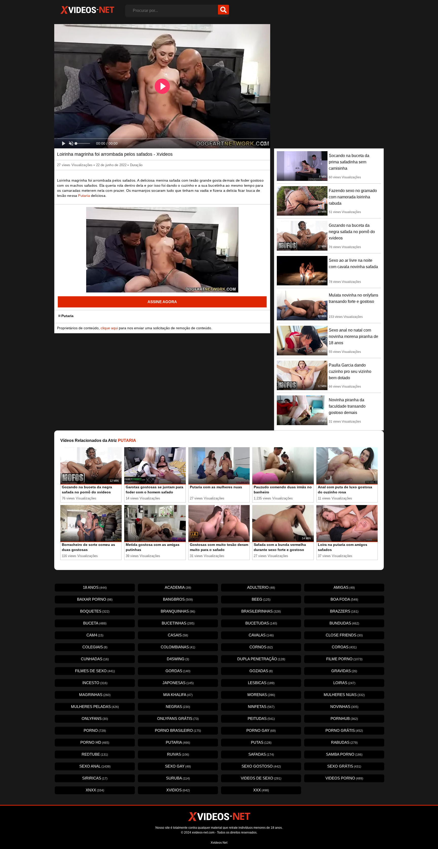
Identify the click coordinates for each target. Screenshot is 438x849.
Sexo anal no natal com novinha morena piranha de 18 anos (353, 336)
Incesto (94, 683)
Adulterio (261, 587)
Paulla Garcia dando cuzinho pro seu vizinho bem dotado (350, 371)
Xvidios (178, 790)
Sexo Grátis (344, 766)
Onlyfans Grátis (178, 718)
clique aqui (109, 328)
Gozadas (261, 671)
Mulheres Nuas (344, 694)
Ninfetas (261, 706)
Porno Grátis (344, 730)
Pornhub (344, 718)
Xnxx (95, 790)
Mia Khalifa (178, 694)
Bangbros (178, 599)
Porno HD (94, 742)
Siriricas (94, 778)
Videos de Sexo (261, 778)
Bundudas (344, 623)
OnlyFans (95, 718)
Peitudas (261, 718)
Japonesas (178, 683)
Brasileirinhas (261, 611)
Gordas (178, 671)
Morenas (261, 694)
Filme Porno (344, 659)
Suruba (178, 778)
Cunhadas (95, 659)
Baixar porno (95, 599)
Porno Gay (261, 730)
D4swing (178, 659)
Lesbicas (261, 683)
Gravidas (344, 671)
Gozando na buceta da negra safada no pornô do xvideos (352, 231)
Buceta (94, 623)
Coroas (344, 647)
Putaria (84, 196)
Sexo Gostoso (261, 766)
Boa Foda (344, 599)
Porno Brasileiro (178, 730)
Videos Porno (344, 778)
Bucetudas (261, 623)
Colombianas (178, 647)
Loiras (344, 683)
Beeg (261, 599)
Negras (178, 706)
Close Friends (344, 635)
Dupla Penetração (261, 659)
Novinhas (344, 706)
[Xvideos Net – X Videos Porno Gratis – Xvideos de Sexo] (87, 10)
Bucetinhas (178, 623)
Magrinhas (95, 694)
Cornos (261, 647)
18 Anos (95, 587)
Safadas (261, 754)
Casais (178, 635)
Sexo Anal (95, 766)
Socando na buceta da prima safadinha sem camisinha (349, 161)
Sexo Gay (178, 766)
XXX (261, 790)
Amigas (344, 587)
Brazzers (344, 611)
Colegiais (94, 647)
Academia (178, 587)
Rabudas (344, 742)
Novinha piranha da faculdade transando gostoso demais (347, 406)
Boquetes (95, 611)
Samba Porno (344, 754)
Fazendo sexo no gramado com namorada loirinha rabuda (353, 196)
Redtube (95, 754)
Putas (261, 742)
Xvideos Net (219, 842)
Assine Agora (162, 302)
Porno (95, 730)
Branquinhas (178, 611)
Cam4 (94, 635)
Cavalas (261, 635)
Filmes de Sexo (95, 671)
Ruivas (178, 754)
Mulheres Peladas (95, 706)
